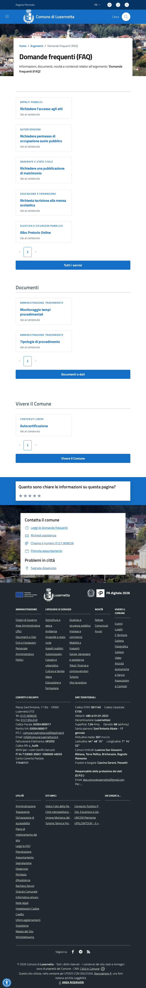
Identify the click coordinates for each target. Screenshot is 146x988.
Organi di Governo (26, 620)
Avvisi (98, 631)
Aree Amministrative (28, 625)
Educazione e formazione (38, 194)
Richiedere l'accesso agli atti (41, 108)
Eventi (118, 623)
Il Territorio (121, 635)
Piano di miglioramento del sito (26, 834)
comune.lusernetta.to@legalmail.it (43, 733)
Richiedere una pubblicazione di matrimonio (42, 170)
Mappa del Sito (24, 931)
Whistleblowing (25, 937)
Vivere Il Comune (73, 458)
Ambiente (51, 631)
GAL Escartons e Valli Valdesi (91, 812)
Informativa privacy (27, 897)
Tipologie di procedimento (40, 341)
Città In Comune (90, 968)
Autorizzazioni (30, 129)
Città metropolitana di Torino (62, 812)
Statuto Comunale (26, 891)
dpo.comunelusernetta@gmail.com (103, 780)
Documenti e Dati (26, 637)
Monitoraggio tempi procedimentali (35, 312)
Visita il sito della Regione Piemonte (66, 806)
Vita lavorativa (78, 682)
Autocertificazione (34, 426)
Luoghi (119, 629)
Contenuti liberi (32, 419)
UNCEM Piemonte (85, 817)
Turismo (73, 677)
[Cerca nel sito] (126, 16)
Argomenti (36, 46)
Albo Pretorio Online (35, 232)
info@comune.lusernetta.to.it (41, 737)
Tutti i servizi (73, 265)
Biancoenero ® (102, 973)
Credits (20, 914)
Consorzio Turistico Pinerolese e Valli (95, 806)
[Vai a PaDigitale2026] (108, 592)
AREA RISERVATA (73, 982)
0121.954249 (29, 720)
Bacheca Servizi (25, 886)
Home (22, 46)
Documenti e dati (73, 374)
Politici (19, 660)
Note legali (22, 903)
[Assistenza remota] (102, 968)
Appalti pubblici (31, 102)
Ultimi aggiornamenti (28, 920)
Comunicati (101, 625)
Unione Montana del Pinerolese (64, 817)
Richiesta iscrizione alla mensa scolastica (43, 203)
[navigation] (7, 16)
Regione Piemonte (25, 5)
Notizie (99, 620)
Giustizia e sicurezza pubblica (41, 226)
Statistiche (22, 925)
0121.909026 (28, 716)
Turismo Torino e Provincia (60, 823)
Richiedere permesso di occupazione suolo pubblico (41, 138)
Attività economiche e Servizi (122, 669)
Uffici (19, 631)
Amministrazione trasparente (41, 303)
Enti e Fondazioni (26, 642)
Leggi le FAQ (23, 846)
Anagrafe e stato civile (36, 161)
